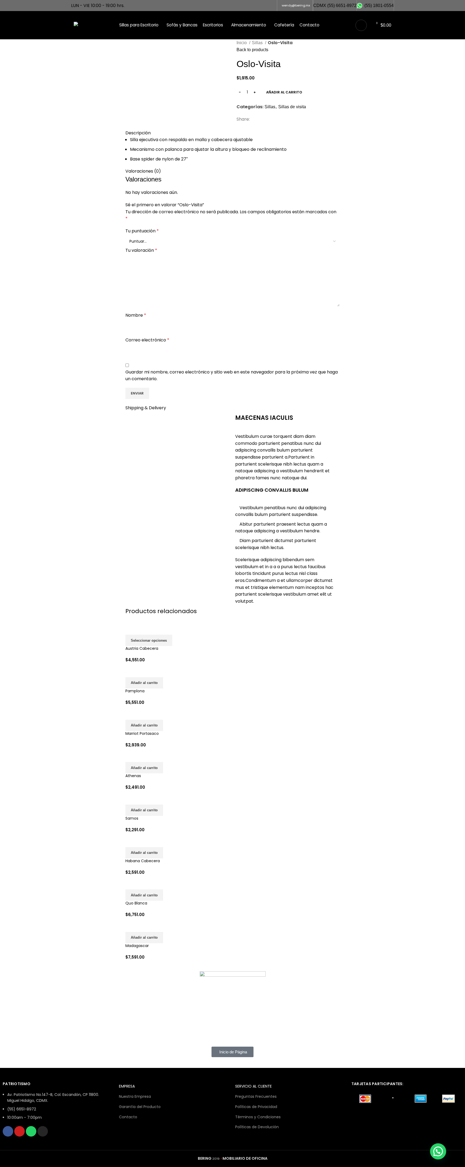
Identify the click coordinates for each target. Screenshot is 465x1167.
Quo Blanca (136, 903)
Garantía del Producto (140, 1106)
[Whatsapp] (31, 1131)
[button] (144, 683)
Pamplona (135, 691)
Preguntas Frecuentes (256, 1096)
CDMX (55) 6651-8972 (335, 5)
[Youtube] (19, 1131)
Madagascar (137, 945)
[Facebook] (8, 1131)
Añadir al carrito (284, 92)
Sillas (258, 42)
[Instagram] (42, 1131)
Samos (131, 818)
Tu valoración (141, 250)
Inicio (242, 42)
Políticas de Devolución (257, 1127)
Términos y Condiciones (258, 1117)
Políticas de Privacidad (256, 1106)
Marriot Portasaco (142, 733)
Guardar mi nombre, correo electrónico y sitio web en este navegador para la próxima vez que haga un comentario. (231, 375)
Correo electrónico (147, 340)
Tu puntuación (142, 231)
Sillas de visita (292, 106)
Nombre (135, 315)
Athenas (133, 775)
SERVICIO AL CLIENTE (253, 1086)
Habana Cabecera (142, 861)
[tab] (194, 126)
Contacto (128, 1117)
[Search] (361, 25)
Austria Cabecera (141, 648)
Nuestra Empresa (135, 1096)
